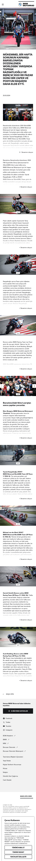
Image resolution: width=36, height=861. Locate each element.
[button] (3, 4)
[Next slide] (34, 204)
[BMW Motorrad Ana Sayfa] (26, 4)
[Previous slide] (2, 204)
